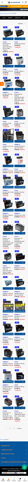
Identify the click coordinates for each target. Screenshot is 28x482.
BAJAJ (4, 18)
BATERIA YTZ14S (7, 123)
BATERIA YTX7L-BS (19, 123)
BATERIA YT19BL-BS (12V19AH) (8, 339)
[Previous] (1, 18)
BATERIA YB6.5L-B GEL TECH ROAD (19, 294)
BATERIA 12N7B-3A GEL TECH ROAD (19, 147)
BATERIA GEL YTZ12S (8, 192)
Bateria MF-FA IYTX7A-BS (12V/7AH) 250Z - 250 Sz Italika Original (7, 47)
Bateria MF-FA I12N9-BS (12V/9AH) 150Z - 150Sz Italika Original (19, 415)
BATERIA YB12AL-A (19, 71)
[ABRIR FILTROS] (2, 84)
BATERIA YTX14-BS (19, 363)
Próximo (19, 428)
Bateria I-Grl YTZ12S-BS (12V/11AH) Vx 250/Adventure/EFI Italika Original (8, 241)
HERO (24, 18)
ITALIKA (5, 42)
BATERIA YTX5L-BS (8, 71)
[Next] (26, 18)
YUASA (16, 42)
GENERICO (5, 92)
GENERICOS (18, 18)
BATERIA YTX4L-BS (8, 293)
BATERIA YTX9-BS (19, 339)
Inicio (1, 13)
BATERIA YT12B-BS (8, 215)
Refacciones (7, 13)
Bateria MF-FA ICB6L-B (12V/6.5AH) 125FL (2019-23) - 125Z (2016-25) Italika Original (19, 98)
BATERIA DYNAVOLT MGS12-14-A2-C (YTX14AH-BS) (8, 388)
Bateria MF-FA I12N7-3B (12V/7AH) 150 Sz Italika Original (7, 270)
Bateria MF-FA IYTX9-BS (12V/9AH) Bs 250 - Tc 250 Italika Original (19, 241)
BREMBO (10, 18)
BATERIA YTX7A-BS (19, 267)
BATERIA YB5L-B (18, 171)
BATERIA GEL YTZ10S (19, 215)
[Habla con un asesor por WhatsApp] (24, 467)
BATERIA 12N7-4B (7, 94)
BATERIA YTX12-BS (19, 192)
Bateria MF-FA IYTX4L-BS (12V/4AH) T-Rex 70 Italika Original (8, 415)
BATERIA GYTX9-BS (19, 44)
